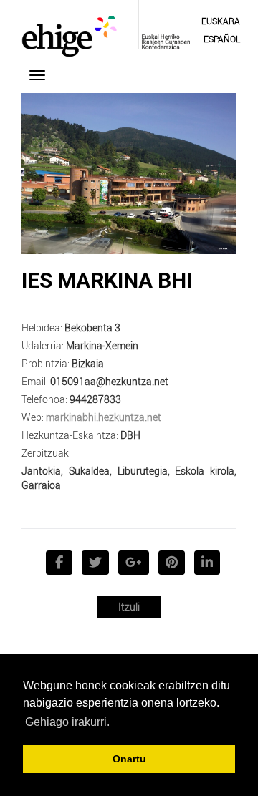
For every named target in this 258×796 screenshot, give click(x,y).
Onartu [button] (129, 759)
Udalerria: (43, 345)
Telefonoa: (44, 399)
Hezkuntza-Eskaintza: (70, 435)
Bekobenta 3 (92, 327)
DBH (130, 435)
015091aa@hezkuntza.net (109, 381)
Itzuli (129, 606)
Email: (35, 381)
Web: (33, 417)
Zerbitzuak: (46, 453)
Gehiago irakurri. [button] (67, 722)
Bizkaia (88, 363)
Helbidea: (42, 327)
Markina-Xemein (102, 345)
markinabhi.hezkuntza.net (103, 417)
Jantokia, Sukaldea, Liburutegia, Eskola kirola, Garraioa (129, 478)
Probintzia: (46, 363)
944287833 (95, 399)
